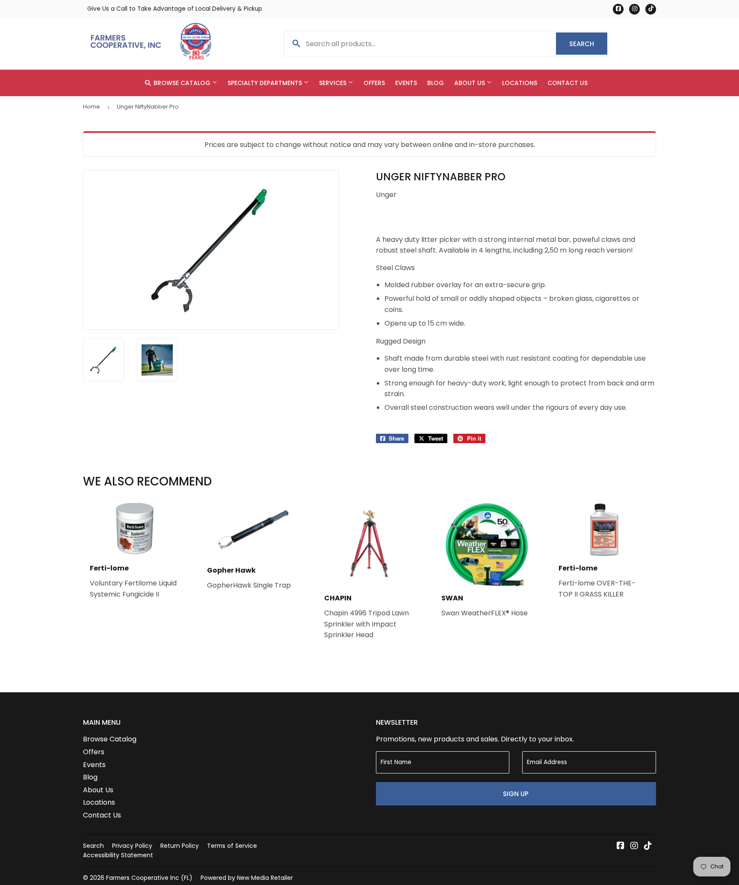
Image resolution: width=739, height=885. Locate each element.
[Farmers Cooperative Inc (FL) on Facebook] (620, 846)
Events (406, 83)
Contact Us (567, 83)
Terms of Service (232, 845)
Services (333, 83)
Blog (435, 83)
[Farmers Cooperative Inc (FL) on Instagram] (634, 846)
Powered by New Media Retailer (247, 877)
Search (588, 43)
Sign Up (516, 793)
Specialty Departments (266, 83)
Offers (374, 83)
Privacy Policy (132, 845)
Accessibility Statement (118, 855)
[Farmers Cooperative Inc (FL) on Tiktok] (648, 846)
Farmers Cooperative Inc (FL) (149, 877)
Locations (519, 83)
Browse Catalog (182, 83)
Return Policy (179, 845)
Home (91, 107)
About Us (470, 83)
